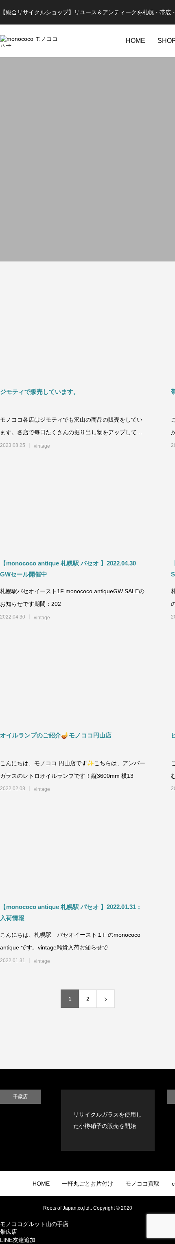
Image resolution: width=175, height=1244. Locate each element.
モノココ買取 (142, 1183)
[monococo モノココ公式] (30, 41)
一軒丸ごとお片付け (87, 1183)
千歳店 (20, 1096)
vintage (42, 446)
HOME (135, 40)
